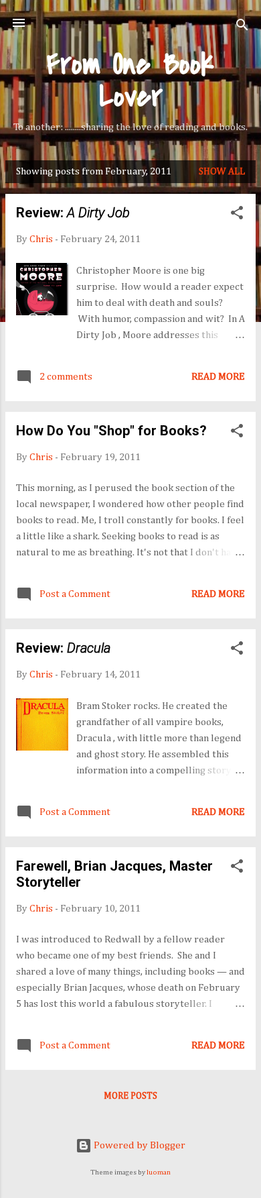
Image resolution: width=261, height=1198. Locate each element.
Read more (218, 377)
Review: (73, 213)
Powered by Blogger (138, 1145)
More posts (130, 1096)
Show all (222, 171)
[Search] (242, 27)
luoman (159, 1172)
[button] (237, 215)
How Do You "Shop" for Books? (111, 431)
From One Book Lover (130, 80)
